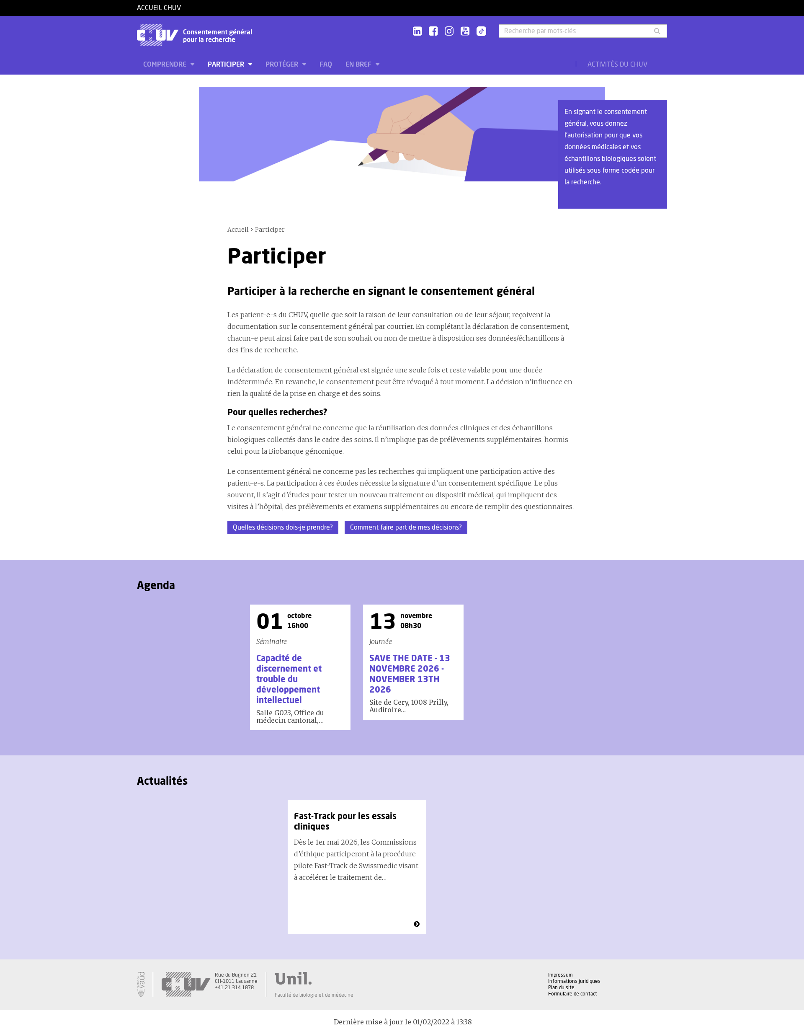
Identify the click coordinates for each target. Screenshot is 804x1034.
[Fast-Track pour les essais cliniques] (417, 924)
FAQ (326, 64)
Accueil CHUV (159, 8)
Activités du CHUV (617, 64)
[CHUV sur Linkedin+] (417, 31)
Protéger (282, 64)
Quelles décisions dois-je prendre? (283, 527)
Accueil (238, 229)
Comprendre (165, 64)
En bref (359, 64)
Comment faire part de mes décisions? (406, 527)
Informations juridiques (574, 981)
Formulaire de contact (572, 993)
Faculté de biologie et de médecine (314, 995)
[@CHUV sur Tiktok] (479, 31)
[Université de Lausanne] (314, 978)
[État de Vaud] (140, 984)
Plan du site (561, 987)
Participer (227, 64)
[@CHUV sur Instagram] (449, 31)
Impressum (560, 974)
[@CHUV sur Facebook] (433, 31)
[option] (300, 667)
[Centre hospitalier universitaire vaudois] (186, 984)
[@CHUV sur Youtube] (465, 31)
